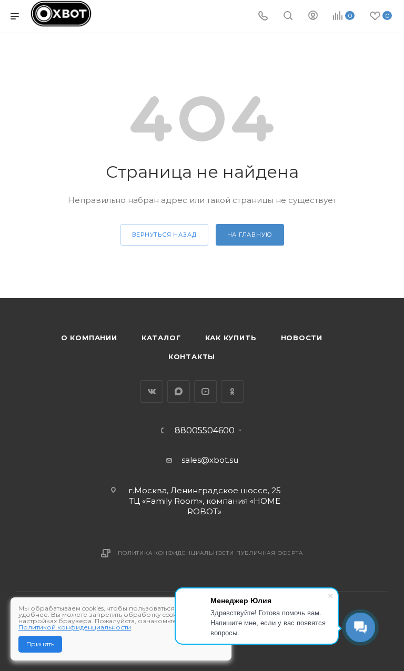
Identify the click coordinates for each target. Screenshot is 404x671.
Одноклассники (232, 391)
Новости (302, 337)
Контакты (191, 356)
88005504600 (205, 430)
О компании (89, 337)
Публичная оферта (269, 553)
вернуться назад (164, 234)
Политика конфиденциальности (176, 553)
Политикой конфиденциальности (74, 627)
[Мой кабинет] (313, 17)
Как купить (231, 337)
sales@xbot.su (209, 460)
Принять (40, 644)
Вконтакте (151, 391)
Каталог (161, 337)
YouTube (205, 391)
